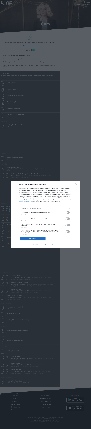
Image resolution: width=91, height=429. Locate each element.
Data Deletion (35, 244)
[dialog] (45, 214)
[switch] (67, 212)
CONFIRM (32, 238)
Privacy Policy (55, 244)
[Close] (76, 184)
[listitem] (45, 209)
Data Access (45, 244)
